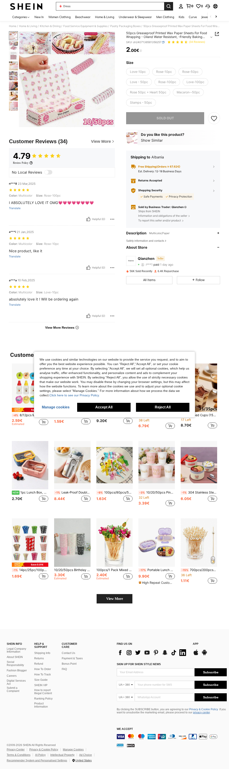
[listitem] (30, 399)
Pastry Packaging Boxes (125, 26)
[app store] (196, 654)
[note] (30, 410)
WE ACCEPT (125, 729)
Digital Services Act (16, 682)
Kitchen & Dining (50, 26)
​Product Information (41, 705)
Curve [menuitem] (193, 17)
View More (114, 599)
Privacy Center (16, 749)
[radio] (138, 72)
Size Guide (41, 679)
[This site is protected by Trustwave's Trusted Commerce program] (120, 745)
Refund (38, 663)
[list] (152, 652)
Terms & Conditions (18, 754)
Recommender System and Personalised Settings (37, 760)
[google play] (204, 654)
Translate (15, 208)
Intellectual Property (62, 754)
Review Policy (20, 162)
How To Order (42, 669)
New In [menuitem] (39, 17)
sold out (165, 118)
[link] (189, 6)
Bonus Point (69, 663)
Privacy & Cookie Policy (203, 709)
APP (195, 644)
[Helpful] (88, 219)
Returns (39, 658)
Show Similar (152, 140)
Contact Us (68, 653)
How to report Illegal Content (43, 692)
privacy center (201, 712)
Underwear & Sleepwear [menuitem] (135, 17)
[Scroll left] (210, 17)
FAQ (64, 669)
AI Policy (40, 754)
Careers (12, 675)
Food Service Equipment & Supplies (85, 26)
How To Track (42, 674)
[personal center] (181, 6)
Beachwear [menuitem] (83, 17)
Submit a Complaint (13, 689)
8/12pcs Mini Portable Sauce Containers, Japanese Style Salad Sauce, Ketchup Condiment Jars (30, 415)
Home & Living (28, 26)
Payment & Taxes (72, 658)
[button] (207, 6)
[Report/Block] (112, 219)
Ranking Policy (43, 698)
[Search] (168, 6)
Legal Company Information (16, 650)
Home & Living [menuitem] (104, 17)
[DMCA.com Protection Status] (131, 745)
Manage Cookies (73, 749)
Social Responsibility (15, 663)
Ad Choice (85, 754)
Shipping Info (42, 653)
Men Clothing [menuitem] (165, 17)
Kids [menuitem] (181, 17)
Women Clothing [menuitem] (59, 17)
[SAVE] (214, 118)
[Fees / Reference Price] (141, 50)
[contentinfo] (172, 736)
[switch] (48, 172)
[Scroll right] (216, 17)
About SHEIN (15, 657)
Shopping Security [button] (150, 190)
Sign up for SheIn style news (139, 664)
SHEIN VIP (40, 685)
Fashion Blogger (17, 670)
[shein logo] (26, 6)
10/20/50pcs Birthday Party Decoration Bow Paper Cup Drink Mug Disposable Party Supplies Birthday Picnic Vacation (72, 570)
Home (12, 26)
